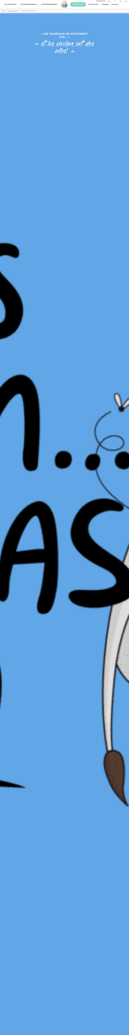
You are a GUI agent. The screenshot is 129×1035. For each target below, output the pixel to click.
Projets (3, 10)
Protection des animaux (13, 10)
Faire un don (78, 4)
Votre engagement (49, 4)
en (120, 1)
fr (115, 1)
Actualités (92, 4)
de (109, 1)
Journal (105, 4)
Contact (114, 4)
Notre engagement (28, 4)
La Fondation (10, 4)
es (126, 1)
